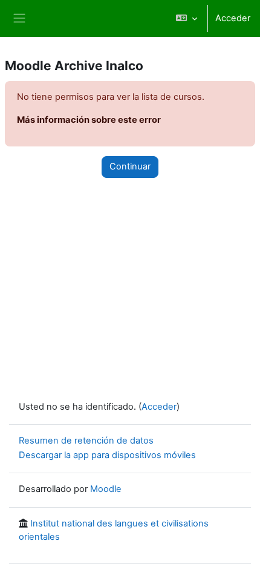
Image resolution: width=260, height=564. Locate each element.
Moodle (106, 489)
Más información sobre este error (89, 119)
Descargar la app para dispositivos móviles (107, 455)
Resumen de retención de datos (86, 440)
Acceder (232, 18)
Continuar (130, 166)
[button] (186, 18)
